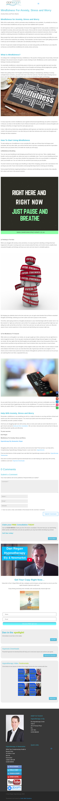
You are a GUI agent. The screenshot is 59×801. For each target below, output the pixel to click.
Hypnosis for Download (50, 655)
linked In (14, 774)
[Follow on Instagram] (57, 405)
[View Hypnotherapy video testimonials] (29, 675)
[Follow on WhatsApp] (57, 408)
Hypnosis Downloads (19, 460)
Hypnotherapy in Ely (37, 719)
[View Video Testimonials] (29, 689)
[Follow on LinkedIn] (57, 402)
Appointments (40, 450)
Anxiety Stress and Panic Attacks (10, 14)
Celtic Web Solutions (26, 798)
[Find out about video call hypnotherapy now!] (14, 787)
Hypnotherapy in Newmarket (15, 746)
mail (14, 777)
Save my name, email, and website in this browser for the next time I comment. (24, 509)
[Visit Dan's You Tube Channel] (14, 780)
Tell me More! (52, 538)
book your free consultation (20, 426)
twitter (14, 770)
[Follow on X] (57, 395)
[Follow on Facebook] (57, 392)
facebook (14, 767)
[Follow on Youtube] (57, 398)
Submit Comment (51, 514)
